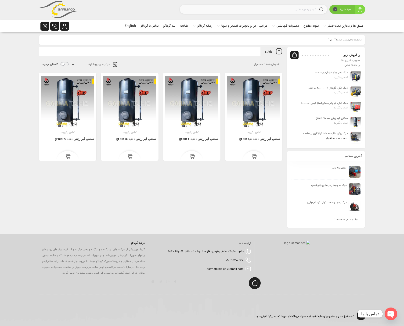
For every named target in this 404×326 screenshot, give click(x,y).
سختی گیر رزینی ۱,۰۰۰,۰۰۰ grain (259, 139)
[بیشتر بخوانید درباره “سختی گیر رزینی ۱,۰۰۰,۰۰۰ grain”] (254, 156)
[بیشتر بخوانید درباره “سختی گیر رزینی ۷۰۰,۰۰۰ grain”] (68, 156)
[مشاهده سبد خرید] (360, 10)
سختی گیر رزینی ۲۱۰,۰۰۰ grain (198, 139)
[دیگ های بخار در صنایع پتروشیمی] (355, 189)
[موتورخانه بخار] (355, 172)
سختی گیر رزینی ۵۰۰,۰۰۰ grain (136, 139)
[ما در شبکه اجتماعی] (44, 26)
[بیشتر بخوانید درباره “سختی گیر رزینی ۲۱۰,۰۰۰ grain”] (192, 156)
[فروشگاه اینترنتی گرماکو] (58, 10)
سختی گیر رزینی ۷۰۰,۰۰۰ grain (74, 139)
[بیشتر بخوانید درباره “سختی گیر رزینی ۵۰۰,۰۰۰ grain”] (130, 156)
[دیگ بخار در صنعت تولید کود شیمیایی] (355, 206)
